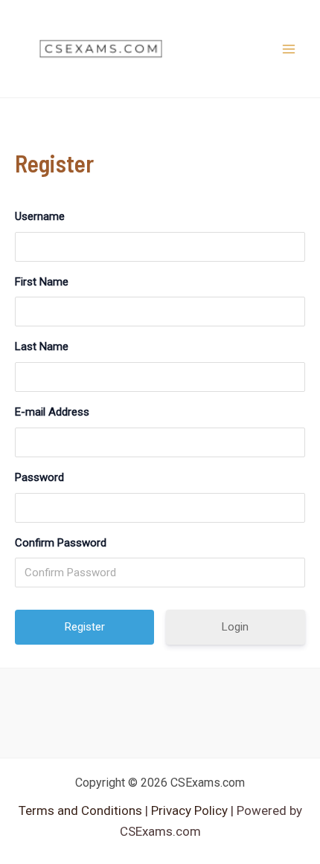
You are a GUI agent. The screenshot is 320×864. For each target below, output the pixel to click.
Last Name (41, 346)
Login (235, 627)
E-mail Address (52, 412)
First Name (41, 281)
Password (39, 477)
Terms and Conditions (82, 810)
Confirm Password (60, 542)
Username (40, 216)
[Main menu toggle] (288, 49)
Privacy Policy (188, 810)
